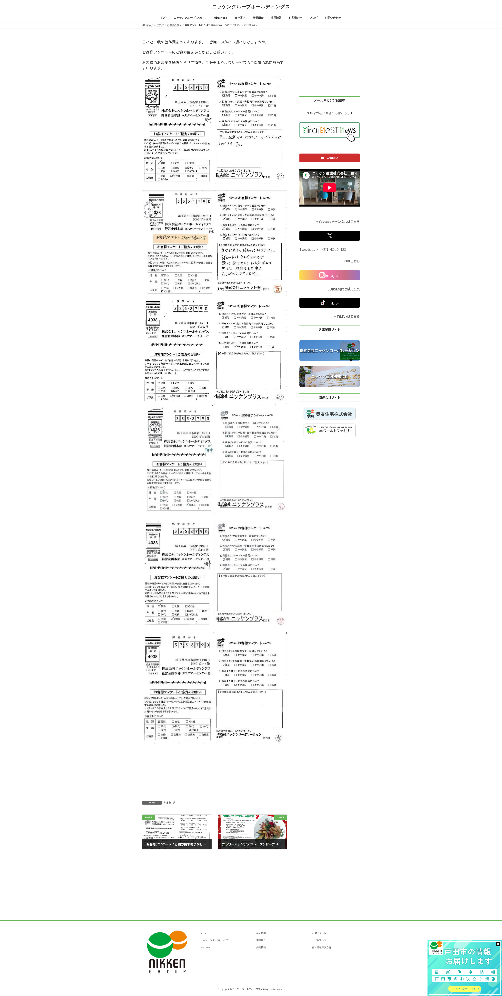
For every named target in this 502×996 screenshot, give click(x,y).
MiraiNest (206, 947)
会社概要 (261, 933)
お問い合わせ (319, 933)
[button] (329, 158)
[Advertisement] (214, 878)
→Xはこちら (351, 261)
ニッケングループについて (214, 940)
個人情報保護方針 (321, 947)
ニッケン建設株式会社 (329, 376)
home (203, 933)
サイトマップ (319, 940)
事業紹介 (261, 940)
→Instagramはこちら (344, 289)
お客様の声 (170, 802)
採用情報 (261, 947)
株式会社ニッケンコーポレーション (329, 350)
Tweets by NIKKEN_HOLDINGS (322, 249)
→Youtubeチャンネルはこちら (338, 222)
